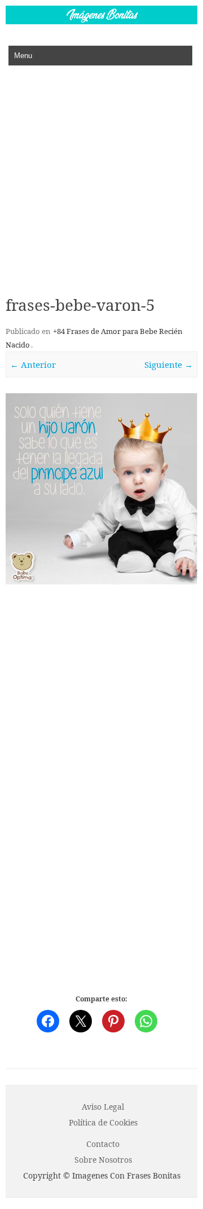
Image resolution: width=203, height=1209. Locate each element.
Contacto (103, 1143)
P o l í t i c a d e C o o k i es (103, 1122)
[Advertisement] (101, 172)
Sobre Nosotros (103, 1159)
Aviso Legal (103, 1106)
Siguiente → (168, 364)
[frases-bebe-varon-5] (101, 489)
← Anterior (33, 364)
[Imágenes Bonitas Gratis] (101, 21)
